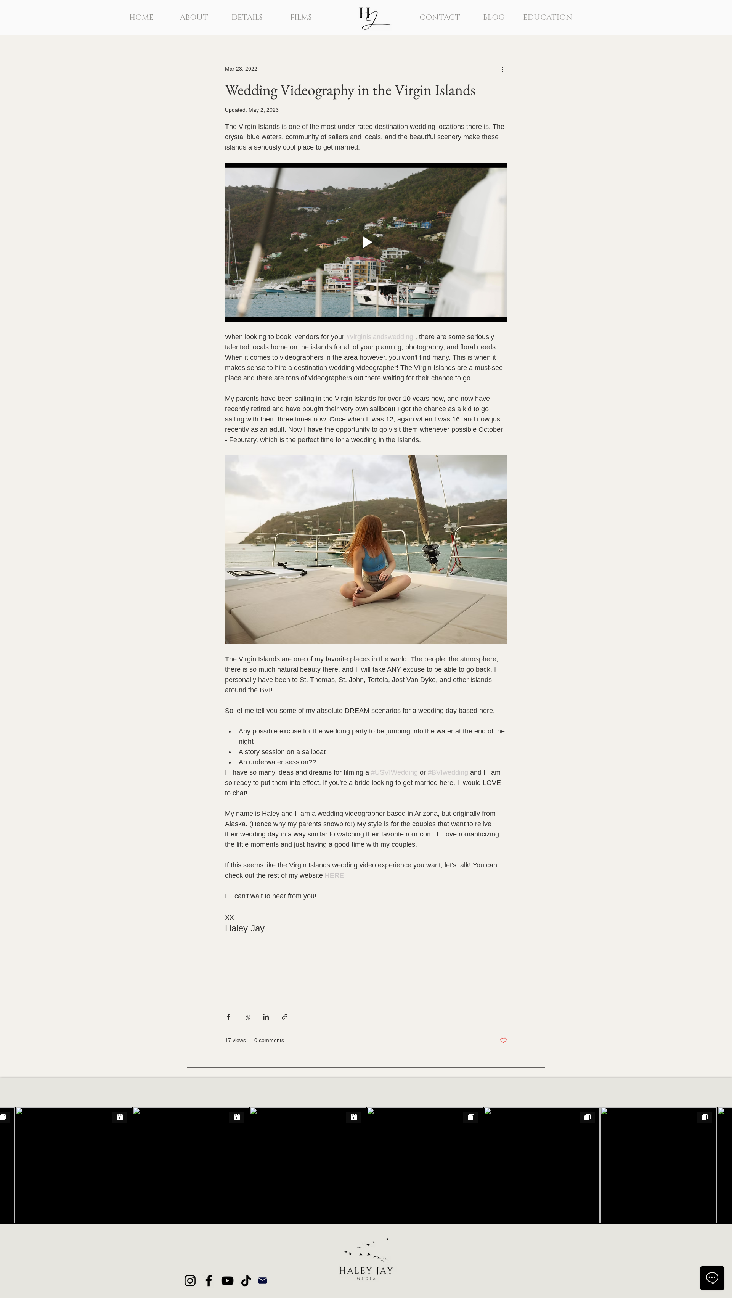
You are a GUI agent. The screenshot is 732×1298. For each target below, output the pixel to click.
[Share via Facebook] (228, 1016)
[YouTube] (227, 1280)
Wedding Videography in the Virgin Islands (350, 90)
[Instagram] (190, 1280)
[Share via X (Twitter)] (247, 1016)
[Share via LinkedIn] (266, 1016)
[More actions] (502, 68)
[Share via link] (284, 1016)
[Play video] (366, 242)
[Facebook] (208, 1280)
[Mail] (263, 1280)
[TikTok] (246, 1280)
